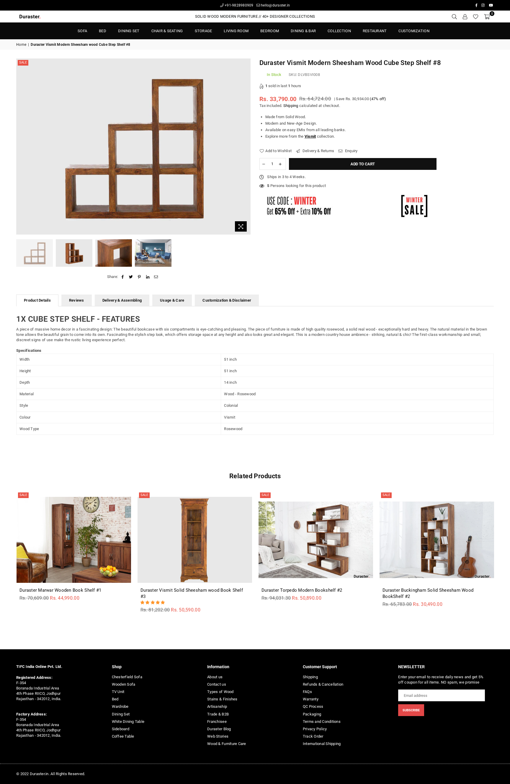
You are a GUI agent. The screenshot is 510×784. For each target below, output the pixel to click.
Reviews (76, 300)
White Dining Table (128, 721)
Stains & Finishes (222, 699)
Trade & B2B (218, 714)
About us (215, 677)
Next (245, 146)
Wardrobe (120, 706)
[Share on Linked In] (148, 276)
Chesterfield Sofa (127, 677)
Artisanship (217, 706)
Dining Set (129, 31)
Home (21, 45)
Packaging (312, 714)
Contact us (216, 684)
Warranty (310, 699)
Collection (339, 31)
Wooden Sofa (123, 684)
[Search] (454, 16)
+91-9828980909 (239, 5)
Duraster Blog (219, 729)
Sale (23, 62)
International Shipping (322, 743)
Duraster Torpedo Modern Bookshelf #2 (301, 590)
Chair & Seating (167, 31)
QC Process (313, 706)
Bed (115, 699)
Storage (203, 31)
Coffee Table (123, 736)
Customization (413, 31)
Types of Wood (220, 691)
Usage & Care (172, 300)
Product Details (37, 300)
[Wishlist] (475, 16)
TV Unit (118, 691)
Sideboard (120, 729)
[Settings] (465, 16)
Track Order (313, 736)
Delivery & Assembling (122, 300)
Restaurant (375, 31)
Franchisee (217, 721)
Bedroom (269, 31)
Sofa (82, 31)
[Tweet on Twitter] (131, 276)
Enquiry (350, 151)
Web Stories (217, 736)
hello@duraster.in (275, 5)
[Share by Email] (156, 276)
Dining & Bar (303, 31)
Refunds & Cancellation (323, 684)
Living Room (236, 31)
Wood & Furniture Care (226, 743)
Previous (21, 146)
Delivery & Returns (317, 151)
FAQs (307, 691)
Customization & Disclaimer (226, 300)
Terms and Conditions (322, 721)
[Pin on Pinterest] (139, 276)
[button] (153, 602)
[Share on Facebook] (122, 276)
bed (102, 31)
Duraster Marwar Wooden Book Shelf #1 (60, 590)
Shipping (290, 105)
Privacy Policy (315, 729)
